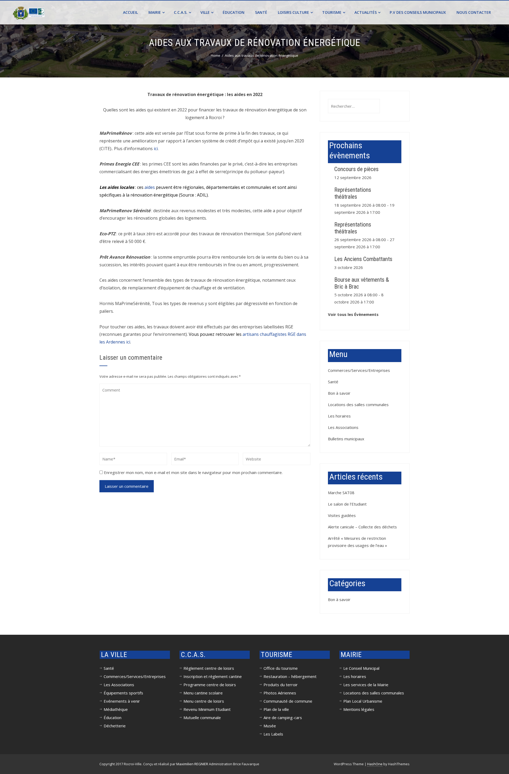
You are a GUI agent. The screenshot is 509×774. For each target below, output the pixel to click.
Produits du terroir (281, 684)
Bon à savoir (339, 393)
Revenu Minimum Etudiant (207, 709)
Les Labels (273, 734)
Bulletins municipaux (346, 438)
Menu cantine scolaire (203, 692)
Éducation (233, 12)
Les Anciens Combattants (363, 259)
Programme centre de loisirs (209, 684)
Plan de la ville (276, 709)
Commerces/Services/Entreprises (359, 370)
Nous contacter (474, 12)
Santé (261, 12)
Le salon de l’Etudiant (347, 504)
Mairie (154, 12)
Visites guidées (342, 515)
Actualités (365, 12)
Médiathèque (116, 709)
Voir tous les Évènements (353, 314)
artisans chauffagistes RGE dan (273, 334)
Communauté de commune (288, 701)
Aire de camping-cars (283, 717)
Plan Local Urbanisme (362, 701)
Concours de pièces (356, 169)
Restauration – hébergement (290, 676)
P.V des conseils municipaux (418, 12)
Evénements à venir (122, 701)
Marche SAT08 (341, 492)
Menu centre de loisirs (203, 701)
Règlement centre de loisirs (208, 668)
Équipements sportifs (123, 692)
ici (156, 148)
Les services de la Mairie (365, 684)
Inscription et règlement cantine (212, 676)
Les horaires (339, 416)
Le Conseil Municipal (361, 668)
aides (149, 187)
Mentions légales (358, 709)
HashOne (375, 764)
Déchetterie (115, 725)
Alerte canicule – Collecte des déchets (362, 526)
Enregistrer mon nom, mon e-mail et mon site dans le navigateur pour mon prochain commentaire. (193, 472)
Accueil (130, 12)
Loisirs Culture (293, 12)
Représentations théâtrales (352, 193)
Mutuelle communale (202, 717)
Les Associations (343, 427)
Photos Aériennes (280, 692)
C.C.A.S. (180, 12)
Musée (270, 725)
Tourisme (331, 12)
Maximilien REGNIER (192, 764)
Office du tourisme (281, 668)
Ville (205, 12)
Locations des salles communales (358, 404)
